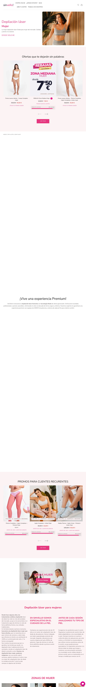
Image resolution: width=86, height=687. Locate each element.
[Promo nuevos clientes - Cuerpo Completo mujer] (16, 78)
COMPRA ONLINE (20, 3)
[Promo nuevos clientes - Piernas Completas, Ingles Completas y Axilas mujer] (69, 78)
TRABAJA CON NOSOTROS (35, 7)
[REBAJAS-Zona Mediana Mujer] (43, 78)
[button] (78, 5)
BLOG (40, 3)
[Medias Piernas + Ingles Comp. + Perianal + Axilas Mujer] (69, 503)
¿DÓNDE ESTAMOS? (31, 3)
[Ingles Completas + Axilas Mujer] (43, 503)
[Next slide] (46, 114)
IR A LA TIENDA (43, 580)
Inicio (5, 134)
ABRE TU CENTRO (22, 7)
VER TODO (43, 121)
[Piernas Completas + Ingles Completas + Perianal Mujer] (16, 503)
